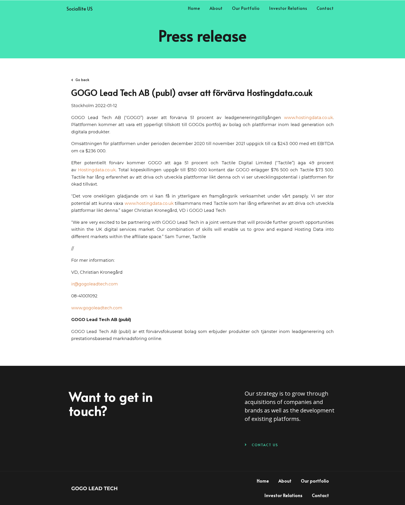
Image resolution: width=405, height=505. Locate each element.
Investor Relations (288, 8)
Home (194, 8)
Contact (325, 8)
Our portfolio (246, 8)
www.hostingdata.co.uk (308, 117)
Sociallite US (80, 8)
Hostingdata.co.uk (97, 169)
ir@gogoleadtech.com (94, 284)
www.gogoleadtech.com (96, 307)
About (216, 8)
